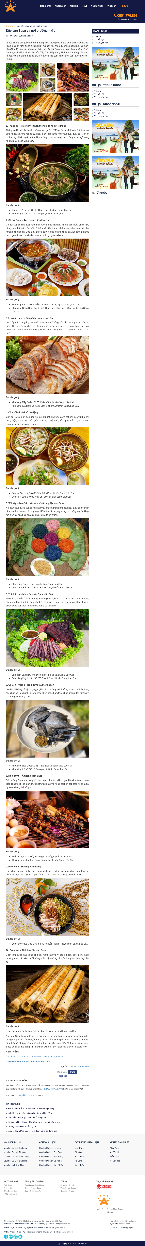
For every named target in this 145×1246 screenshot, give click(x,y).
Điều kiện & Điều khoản (34, 1185)
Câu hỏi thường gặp (33, 1191)
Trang (72, 1071)
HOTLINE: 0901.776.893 (52, 1089)
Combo (74, 5)
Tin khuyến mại (101, 42)
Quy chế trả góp (67, 1191)
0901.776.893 (126, 15)
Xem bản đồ (65, 1223)
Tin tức (124, 5)
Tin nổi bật (99, 39)
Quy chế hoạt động (33, 1188)
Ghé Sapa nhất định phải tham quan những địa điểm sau (34, 1056)
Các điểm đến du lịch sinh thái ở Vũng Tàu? (28, 1117)
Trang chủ (45, 5)
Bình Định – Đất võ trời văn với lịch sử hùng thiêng (31, 1108)
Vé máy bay (97, 5)
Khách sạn (60, 5)
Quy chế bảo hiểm (67, 1185)
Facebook (62, 1075)
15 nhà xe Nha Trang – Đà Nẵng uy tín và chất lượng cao (34, 1121)
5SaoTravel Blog (10, 1191)
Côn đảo (116, 1152)
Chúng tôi (8, 1188)
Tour (84, 5)
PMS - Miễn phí (10, 1193)
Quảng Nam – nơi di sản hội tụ (22, 1126)
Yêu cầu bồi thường (68, 1188)
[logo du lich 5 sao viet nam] (16, 5)
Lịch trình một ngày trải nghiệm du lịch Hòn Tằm (30, 1112)
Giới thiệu (8, 1185)
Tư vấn (97, 36)
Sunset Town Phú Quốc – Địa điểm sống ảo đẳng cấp (32, 1130)
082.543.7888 (124, 1223)
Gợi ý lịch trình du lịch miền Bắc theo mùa (28, 1061)
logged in (22, 1095)
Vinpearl (111, 5)
